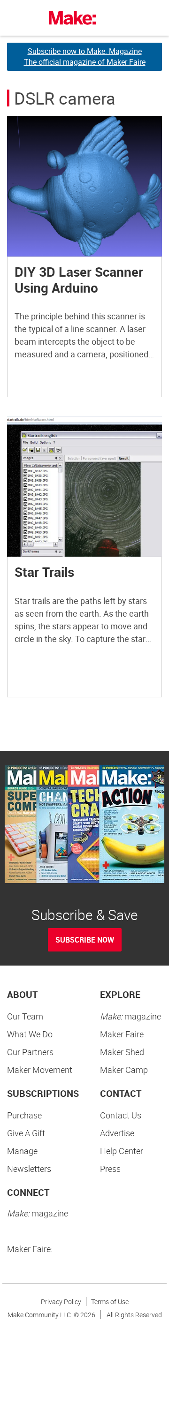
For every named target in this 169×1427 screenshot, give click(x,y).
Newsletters (29, 1168)
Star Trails (44, 572)
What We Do (30, 1034)
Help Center (121, 1150)
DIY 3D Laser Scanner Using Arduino (79, 279)
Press (110, 1168)
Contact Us (120, 1115)
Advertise (117, 1133)
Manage (22, 1150)
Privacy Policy (61, 1301)
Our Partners (30, 1051)
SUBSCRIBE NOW (84, 940)
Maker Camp (124, 1069)
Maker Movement (39, 1069)
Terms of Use (110, 1301)
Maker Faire (122, 1034)
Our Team (25, 1016)
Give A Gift (26, 1133)
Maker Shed (122, 1051)
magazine (130, 1016)
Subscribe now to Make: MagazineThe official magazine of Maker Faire (85, 56)
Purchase (24, 1115)
